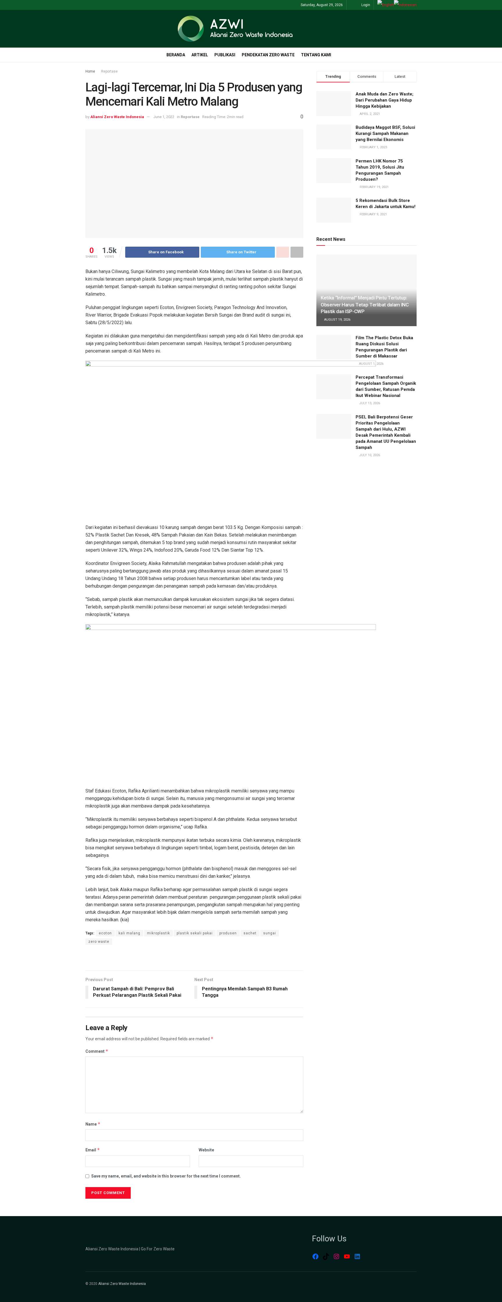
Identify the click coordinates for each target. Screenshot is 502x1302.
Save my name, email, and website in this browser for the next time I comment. (166, 1176)
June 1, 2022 (163, 117)
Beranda (175, 55)
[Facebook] (315, 1256)
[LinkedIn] (357, 1256)
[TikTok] (325, 1256)
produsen (228, 933)
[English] (385, 5)
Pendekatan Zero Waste (268, 55)
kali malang (129, 933)
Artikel (199, 55)
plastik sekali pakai (195, 933)
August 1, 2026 (370, 364)
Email (92, 1150)
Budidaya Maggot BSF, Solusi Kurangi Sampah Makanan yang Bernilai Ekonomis (385, 133)
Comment (96, 1051)
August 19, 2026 (336, 320)
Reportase (109, 71)
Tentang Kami (316, 55)
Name (93, 1124)
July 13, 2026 (369, 403)
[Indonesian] (405, 5)
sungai (269, 933)
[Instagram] (336, 1256)
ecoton (105, 933)
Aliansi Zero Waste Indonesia (117, 117)
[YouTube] (346, 1256)
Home (90, 71)
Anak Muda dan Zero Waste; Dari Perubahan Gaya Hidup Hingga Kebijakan (384, 100)
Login (365, 5)
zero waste (98, 942)
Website (206, 1150)
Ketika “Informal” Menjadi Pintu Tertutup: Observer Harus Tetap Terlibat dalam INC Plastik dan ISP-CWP (365, 305)
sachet (250, 933)
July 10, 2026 (369, 455)
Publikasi (224, 55)
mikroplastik (158, 933)
